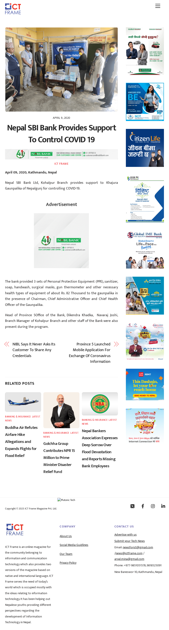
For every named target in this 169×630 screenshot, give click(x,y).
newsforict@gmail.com (138, 547)
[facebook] (142, 506)
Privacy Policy (68, 562)
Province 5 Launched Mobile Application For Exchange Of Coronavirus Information (89, 353)
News (8, 421)
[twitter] (132, 506)
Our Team (66, 554)
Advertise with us (125, 534)
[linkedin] (163, 506)
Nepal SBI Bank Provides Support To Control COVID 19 (61, 134)
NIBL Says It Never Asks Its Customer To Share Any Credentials (34, 350)
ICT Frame (61, 163)
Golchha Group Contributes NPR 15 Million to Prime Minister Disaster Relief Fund (59, 457)
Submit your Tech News (129, 541)
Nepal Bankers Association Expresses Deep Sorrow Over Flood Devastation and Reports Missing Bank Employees (100, 448)
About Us (66, 536)
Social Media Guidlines (74, 545)
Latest (36, 417)
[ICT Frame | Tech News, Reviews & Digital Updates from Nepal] (13, 12)
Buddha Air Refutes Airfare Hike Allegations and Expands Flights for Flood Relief (21, 441)
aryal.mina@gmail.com (129, 559)
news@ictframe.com (129, 553)
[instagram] (153, 506)
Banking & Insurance (18, 417)
